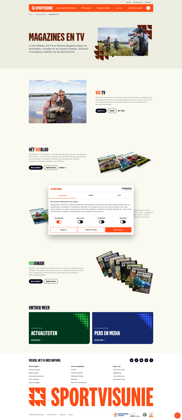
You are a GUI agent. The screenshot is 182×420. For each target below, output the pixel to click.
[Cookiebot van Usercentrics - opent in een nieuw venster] (123, 188)
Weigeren (64, 230)
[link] (101, 111)
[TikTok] (136, 360)
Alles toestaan (118, 230)
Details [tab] (91, 195)
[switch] (80, 221)
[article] (59, 328)
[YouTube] (141, 360)
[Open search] (148, 8)
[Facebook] (151, 360)
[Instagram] (146, 360)
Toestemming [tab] (62, 195)
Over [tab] (119, 195)
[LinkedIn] (131, 360)
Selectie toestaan (91, 230)
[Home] (42, 8)
